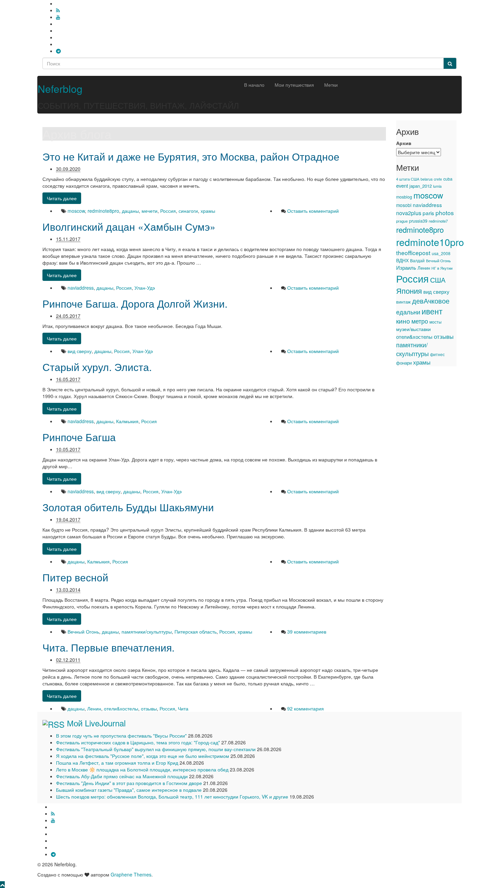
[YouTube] (58, 17)
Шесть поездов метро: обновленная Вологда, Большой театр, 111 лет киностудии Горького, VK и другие (172, 796)
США (437, 280)
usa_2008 (441, 253)
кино (403, 320)
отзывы (149, 708)
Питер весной (75, 577)
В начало (254, 84)
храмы (208, 210)
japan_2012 (420, 186)
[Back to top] (2, 884)
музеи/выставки (413, 329)
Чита (183, 708)
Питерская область (195, 631)
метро (419, 320)
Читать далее (62, 198)
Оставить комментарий (313, 210)
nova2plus (408, 213)
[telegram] (58, 50)
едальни (408, 311)
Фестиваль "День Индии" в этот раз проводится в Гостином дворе (129, 783)
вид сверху (80, 351)
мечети (150, 210)
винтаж (403, 302)
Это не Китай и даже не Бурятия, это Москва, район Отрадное (190, 156)
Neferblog (60, 88)
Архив (403, 143)
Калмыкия (127, 421)
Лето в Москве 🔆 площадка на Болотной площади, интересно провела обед (142, 769)
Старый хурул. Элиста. (97, 366)
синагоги (188, 210)
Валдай (417, 260)
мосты (435, 322)
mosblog (404, 197)
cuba (447, 179)
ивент (432, 311)
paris (428, 212)
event (402, 185)
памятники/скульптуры (147, 631)
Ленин (94, 708)
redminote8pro (103, 210)
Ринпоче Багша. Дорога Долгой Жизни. (134, 303)
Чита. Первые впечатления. (108, 647)
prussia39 (418, 221)
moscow (76, 210)
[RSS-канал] (58, 10)
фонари (404, 362)
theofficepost (413, 252)
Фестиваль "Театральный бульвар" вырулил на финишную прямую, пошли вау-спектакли (156, 749)
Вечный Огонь (83, 631)
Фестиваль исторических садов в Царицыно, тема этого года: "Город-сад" (138, 742)
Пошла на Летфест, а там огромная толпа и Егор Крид (117, 762)
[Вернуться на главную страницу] (39, 72)
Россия (168, 210)
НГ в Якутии (441, 268)
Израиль (406, 267)
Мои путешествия (294, 84)
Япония (409, 290)
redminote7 (438, 221)
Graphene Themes (131, 874)
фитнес (437, 354)
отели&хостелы (121, 708)
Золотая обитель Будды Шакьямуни (128, 507)
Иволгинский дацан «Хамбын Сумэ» (129, 226)
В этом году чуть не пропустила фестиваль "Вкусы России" (121, 735)
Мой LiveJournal (96, 723)
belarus (426, 179)
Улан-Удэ (144, 287)
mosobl (403, 205)
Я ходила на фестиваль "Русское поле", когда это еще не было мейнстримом (142, 755)
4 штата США (407, 179)
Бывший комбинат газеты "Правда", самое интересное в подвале (129, 789)
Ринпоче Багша (79, 437)
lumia (437, 186)
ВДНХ (402, 260)
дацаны (130, 210)
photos (445, 212)
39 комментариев (306, 631)
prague (402, 221)
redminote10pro (430, 242)
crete (438, 179)
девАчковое (430, 301)
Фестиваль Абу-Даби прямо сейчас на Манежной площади (122, 776)
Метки (331, 84)
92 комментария (305, 708)
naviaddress (81, 287)
